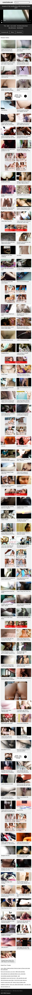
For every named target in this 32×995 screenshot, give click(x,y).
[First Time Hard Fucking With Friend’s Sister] (23, 599)
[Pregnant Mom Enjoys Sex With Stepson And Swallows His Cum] (8, 955)
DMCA (4, 993)
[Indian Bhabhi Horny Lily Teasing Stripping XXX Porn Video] (8, 527)
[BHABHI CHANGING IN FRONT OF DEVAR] (8, 929)
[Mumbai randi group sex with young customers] (23, 237)
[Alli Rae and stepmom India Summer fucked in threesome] (8, 915)
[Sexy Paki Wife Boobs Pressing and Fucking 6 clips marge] (23, 731)
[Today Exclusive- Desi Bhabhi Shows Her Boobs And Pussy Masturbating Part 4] (8, 83)
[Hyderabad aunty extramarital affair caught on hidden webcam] (8, 454)
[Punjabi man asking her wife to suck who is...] (23, 263)
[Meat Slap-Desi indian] (8, 902)
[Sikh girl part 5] (8, 942)
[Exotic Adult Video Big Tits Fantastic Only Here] (8, 633)
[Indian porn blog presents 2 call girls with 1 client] (8, 480)
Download (19, 32)
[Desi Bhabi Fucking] (8, 744)
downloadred (20, 27)
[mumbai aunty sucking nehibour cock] (23, 501)
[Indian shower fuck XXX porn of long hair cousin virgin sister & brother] (23, 215)
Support (8, 993)
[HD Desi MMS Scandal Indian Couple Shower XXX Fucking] (23, 876)
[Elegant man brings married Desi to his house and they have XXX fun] (23, 202)
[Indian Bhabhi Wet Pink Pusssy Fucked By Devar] (23, 765)
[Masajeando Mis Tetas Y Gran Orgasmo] (23, 308)
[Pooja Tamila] (8, 369)
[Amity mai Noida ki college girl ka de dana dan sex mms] (8, 131)
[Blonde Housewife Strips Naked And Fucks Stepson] (23, 321)
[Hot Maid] (23, 250)
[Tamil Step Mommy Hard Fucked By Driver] (23, 573)
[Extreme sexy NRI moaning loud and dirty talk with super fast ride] (23, 778)
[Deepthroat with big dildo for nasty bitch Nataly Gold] (23, 915)
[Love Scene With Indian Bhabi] (8, 612)
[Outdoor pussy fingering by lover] (8, 308)
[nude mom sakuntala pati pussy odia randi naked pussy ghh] (8, 540)
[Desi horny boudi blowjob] (23, 276)
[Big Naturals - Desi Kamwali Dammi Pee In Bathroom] (8, 202)
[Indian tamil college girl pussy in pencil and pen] (23, 467)
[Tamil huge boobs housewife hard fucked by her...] (8, 408)
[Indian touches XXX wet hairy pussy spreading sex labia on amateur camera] (8, 791)
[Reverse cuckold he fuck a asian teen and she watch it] (23, 369)
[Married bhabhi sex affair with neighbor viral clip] (23, 105)
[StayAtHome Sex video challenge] (8, 250)
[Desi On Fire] (23, 805)
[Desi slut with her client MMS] (23, 612)
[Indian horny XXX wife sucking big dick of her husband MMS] (8, 731)
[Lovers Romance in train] (8, 778)
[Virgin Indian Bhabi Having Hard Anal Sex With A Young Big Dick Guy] (23, 633)
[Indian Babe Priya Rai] (8, 215)
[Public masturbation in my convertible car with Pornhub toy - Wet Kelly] (8, 837)
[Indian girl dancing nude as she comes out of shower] (23, 837)
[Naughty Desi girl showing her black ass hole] (8, 863)
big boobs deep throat (22, 25)
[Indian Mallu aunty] (23, 929)
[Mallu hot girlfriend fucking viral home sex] (8, 70)
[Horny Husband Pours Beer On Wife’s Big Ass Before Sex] (23, 176)
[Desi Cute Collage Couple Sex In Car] (8, 467)
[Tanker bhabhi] (8, 514)
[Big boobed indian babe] (8, 718)
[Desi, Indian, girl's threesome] (23, 672)
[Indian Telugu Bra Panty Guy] (23, 586)
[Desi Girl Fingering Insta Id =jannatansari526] (23, 744)
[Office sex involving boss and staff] (23, 382)
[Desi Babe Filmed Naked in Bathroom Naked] (23, 527)
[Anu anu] (8, 440)
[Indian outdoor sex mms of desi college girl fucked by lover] (23, 118)
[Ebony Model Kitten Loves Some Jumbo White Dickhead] (8, 321)
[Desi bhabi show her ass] (8, 335)
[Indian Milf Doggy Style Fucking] (8, 876)
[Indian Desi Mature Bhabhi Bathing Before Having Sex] (23, 395)
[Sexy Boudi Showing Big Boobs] (23, 83)
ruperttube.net (8, 2)
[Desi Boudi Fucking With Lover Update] (8, 276)
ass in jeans (13, 25)
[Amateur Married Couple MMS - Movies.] (8, 599)
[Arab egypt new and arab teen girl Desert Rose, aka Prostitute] (23, 942)
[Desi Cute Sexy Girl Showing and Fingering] (23, 863)
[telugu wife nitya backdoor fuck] (8, 263)
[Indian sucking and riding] (23, 335)
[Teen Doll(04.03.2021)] (23, 70)
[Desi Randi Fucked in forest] (23, 189)
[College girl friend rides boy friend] (8, 586)
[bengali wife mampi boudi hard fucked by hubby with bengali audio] (8, 659)
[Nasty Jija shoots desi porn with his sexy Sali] (23, 659)
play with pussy (12, 27)
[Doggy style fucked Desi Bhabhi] (8, 189)
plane (8, 25)
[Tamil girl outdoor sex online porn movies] (23, 44)
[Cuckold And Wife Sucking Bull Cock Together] (8, 501)
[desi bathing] (8, 105)
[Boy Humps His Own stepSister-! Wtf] (23, 646)
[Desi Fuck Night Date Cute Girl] (23, 889)
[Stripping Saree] (8, 348)
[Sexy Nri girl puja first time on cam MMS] (8, 382)
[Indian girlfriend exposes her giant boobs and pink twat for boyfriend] (8, 805)
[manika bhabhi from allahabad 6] (23, 480)
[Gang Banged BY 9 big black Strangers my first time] (23, 131)
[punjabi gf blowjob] (8, 176)
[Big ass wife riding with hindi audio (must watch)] (8, 237)
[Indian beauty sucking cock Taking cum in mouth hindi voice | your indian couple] (8, 395)
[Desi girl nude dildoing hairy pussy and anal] (8, 889)
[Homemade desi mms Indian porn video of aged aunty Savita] (8, 57)
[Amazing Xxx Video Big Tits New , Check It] (23, 454)
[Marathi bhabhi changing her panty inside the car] (8, 573)
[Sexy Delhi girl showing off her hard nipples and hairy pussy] (23, 902)
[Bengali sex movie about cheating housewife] (23, 514)
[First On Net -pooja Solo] (23, 718)
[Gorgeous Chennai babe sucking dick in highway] (23, 408)
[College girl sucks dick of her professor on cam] (8, 144)
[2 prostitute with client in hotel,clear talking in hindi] (23, 705)
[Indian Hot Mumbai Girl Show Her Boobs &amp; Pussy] (8, 44)
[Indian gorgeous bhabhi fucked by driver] (23, 348)
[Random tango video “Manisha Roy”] (8, 705)
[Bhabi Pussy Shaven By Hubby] (23, 791)
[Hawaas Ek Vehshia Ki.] (23, 440)
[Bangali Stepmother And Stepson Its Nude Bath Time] (23, 144)
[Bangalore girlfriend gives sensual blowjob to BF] (23, 850)
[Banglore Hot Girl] (8, 850)
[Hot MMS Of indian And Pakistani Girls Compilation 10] (8, 765)
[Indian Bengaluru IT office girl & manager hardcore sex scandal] (8, 646)
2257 (2, 993)
